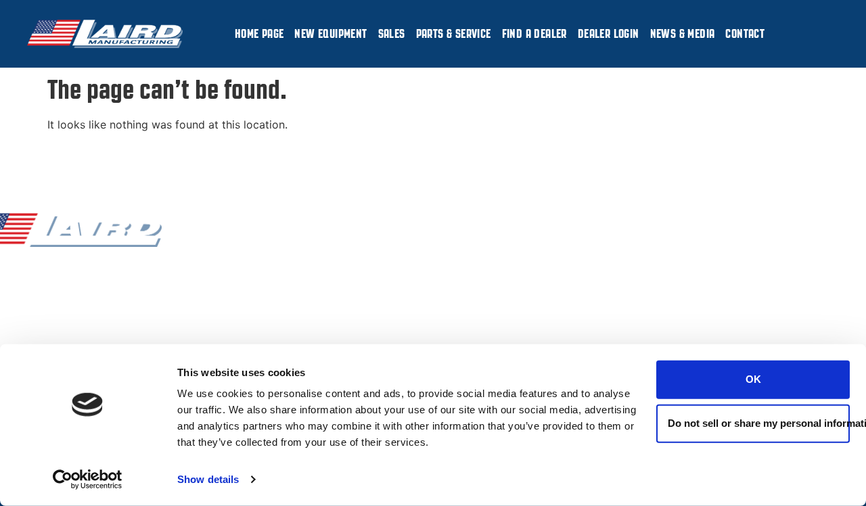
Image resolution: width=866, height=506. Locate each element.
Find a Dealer (534, 34)
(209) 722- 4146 (586, 269)
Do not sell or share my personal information (759, 423)
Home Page (259, 34)
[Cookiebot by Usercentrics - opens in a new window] (87, 479)
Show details (208, 479)
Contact (745, 34)
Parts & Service (453, 34)
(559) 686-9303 (586, 286)
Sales (391, 34)
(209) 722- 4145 (585, 252)
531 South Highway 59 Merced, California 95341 (715, 322)
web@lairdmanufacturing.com (468, 342)
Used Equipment (274, 321)
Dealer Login (608, 34)
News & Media (682, 34)
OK (753, 379)
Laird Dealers (265, 286)
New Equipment (330, 34)
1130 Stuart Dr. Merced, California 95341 (715, 255)
